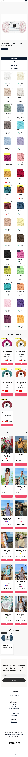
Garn (14, 693)
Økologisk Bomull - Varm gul (21, 352)
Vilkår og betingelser (14, 708)
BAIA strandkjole (21, 486)
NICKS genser (21, 454)
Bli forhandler (14, 722)
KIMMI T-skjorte (7, 614)
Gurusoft (14, 754)
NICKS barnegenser (21, 550)
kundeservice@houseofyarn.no (15, 734)
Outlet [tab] (14, 62)
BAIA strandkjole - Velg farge (21, 582)
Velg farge (4, 49)
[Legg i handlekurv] (11, 72)
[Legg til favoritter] (11, 339)
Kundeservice (14, 706)
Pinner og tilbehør (14, 695)
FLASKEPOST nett (21, 518)
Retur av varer (14, 711)
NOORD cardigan (21, 614)
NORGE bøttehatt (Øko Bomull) (7, 454)
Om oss (14, 704)
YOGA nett (7, 550)
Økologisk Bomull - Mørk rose (7, 413)
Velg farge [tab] (14, 58)
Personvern (14, 715)
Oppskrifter (14, 698)
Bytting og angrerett (14, 713)
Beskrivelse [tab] (14, 65)
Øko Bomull (5, 645)
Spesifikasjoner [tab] (14, 68)
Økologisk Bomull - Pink (7, 352)
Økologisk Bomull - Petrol (7, 383)
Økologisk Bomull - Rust (21, 383)
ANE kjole (7, 486)
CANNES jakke (7, 582)
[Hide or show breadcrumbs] (24, 12)
